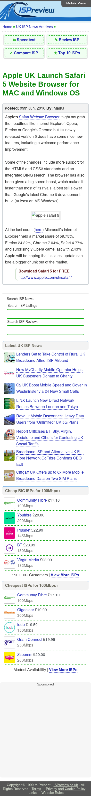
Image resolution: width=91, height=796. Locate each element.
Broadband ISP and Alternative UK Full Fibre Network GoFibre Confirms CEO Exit (49, 458)
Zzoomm (24, 654)
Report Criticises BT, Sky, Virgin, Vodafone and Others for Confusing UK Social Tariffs (49, 437)
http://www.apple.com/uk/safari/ (45, 277)
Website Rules (52, 793)
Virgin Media (28, 559)
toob (21, 624)
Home (7, 27)
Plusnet (23, 530)
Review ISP (69, 39)
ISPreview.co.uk (66, 785)
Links (33, 793)
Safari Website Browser (39, 117)
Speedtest (26, 39)
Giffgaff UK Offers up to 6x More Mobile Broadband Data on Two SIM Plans (50, 475)
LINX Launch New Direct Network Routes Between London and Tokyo (47, 403)
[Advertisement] (45, 731)
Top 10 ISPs (69, 53)
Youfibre (24, 515)
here (38, 229)
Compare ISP (26, 53)
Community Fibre (32, 500)
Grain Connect (29, 639)
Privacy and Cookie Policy (65, 789)
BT (19, 545)
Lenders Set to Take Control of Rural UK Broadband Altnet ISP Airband (50, 357)
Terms (36, 789)
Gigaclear (25, 609)
